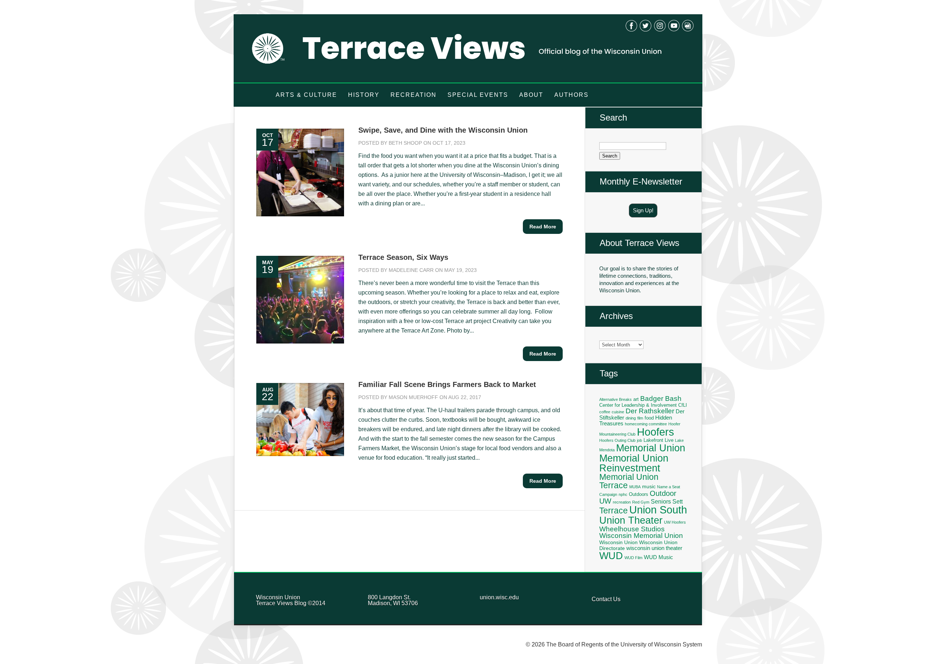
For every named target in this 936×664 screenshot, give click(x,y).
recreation (622, 502)
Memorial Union (650, 448)
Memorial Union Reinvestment (633, 463)
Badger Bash (661, 398)
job (639, 440)
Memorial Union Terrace (628, 481)
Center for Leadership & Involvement (638, 405)
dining (631, 418)
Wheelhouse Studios (632, 529)
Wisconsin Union (618, 542)
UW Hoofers (675, 522)
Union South (658, 510)
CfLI (682, 405)
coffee (604, 412)
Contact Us (606, 599)
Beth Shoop (405, 143)
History (364, 95)
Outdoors (638, 494)
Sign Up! (643, 210)
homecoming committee (646, 424)
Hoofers (655, 432)
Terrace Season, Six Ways (403, 257)
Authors (571, 95)
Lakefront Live (658, 440)
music (649, 486)
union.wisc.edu (499, 597)
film (640, 418)
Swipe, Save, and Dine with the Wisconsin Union (443, 130)
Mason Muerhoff (413, 397)
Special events (478, 95)
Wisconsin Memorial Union (641, 535)
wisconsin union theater (654, 548)
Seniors (661, 501)
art (636, 399)
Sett (677, 501)
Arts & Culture (306, 95)
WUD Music (658, 557)
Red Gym (640, 502)
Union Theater (631, 520)
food (649, 418)
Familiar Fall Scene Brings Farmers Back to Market (447, 384)
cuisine (618, 412)
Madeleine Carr (411, 270)
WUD (611, 555)
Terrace (613, 510)
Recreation (413, 95)
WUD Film (633, 557)
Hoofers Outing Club (617, 440)
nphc (623, 494)
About (531, 95)
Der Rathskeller (650, 411)
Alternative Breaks (615, 399)
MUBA (635, 487)
